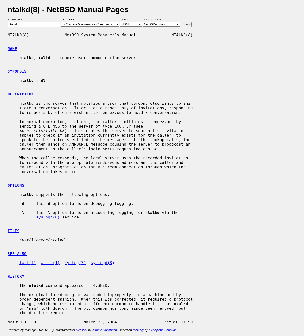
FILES (13, 231)
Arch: (128, 19)
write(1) (50, 262)
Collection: (153, 19)
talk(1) (27, 262)
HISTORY (16, 276)
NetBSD (81, 330)
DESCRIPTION (21, 94)
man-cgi (138, 330)
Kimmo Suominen (104, 330)
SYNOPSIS (17, 71)
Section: (69, 19)
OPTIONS (16, 185)
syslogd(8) (48, 217)
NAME (12, 49)
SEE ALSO (17, 253)
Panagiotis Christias (162, 330)
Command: (16, 19)
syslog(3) (75, 262)
